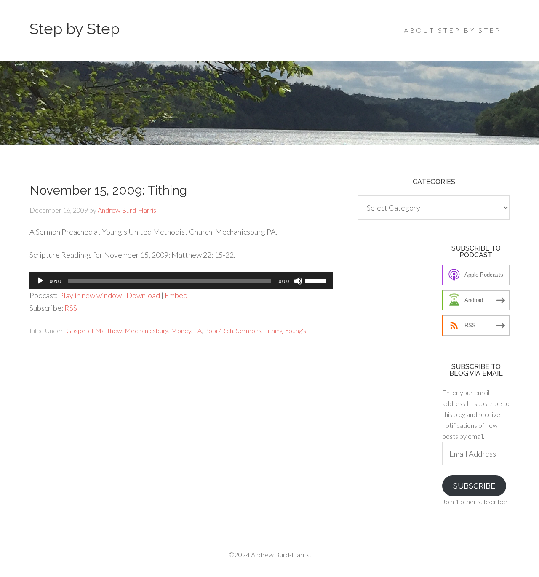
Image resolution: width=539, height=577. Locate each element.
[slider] (316, 280)
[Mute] (298, 281)
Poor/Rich (218, 330)
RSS (70, 308)
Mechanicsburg (146, 330)
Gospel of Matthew (94, 330)
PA (198, 330)
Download (143, 295)
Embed (176, 295)
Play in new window (90, 295)
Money (181, 330)
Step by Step (74, 28)
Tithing (273, 330)
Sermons (248, 330)
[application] (181, 280)
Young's (295, 330)
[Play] (40, 281)
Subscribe (474, 485)
